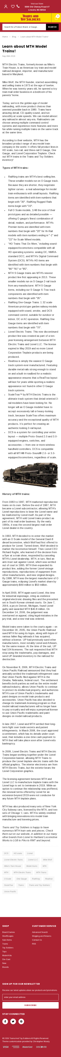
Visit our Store (37, 7)
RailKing (36, 879)
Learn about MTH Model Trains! (34, 37)
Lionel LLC (33, 860)
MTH (6, 872)
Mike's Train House (12, 866)
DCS (6, 853)
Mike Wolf (47, 860)
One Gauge (22, 879)
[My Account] (5, 6)
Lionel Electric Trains (13, 860)
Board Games (8, 932)
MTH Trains (41, 872)
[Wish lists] (13, 6)
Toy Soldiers (7, 948)
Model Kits (7, 955)
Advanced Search (40, 932)
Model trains (31, 866)
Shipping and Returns (41, 936)
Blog (14, 37)
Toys (4, 952)
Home (5, 37)
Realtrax (49, 879)
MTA (45, 866)
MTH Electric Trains (22, 872)
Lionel (30, 853)
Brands (5, 967)
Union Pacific (10, 891)
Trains (21, 885)
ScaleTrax (8, 885)
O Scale (7, 879)
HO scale (18, 853)
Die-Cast (6, 959)
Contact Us (37, 940)
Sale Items (7, 940)
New (4, 963)
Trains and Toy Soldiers (39, 885)
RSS (34, 944)
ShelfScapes (7, 936)
